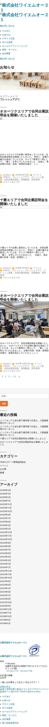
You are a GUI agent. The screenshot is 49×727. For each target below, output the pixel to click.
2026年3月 (5, 493)
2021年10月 (6, 602)
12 (15, 376)
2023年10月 (6, 578)
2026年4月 (5, 490)
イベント (37, 175)
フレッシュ (17, 270)
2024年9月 (5, 543)
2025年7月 (5, 518)
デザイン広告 (8, 38)
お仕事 (3, 469)
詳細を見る (5, 687)
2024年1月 (5, 567)
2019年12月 (6, 609)
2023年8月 (5, 585)
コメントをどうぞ (11, 182)
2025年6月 (5, 521)
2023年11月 (6, 574)
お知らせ (6, 35)
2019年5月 (5, 623)
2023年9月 (5, 581)
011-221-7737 (12, 671)
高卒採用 (35, 179)
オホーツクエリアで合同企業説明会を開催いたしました (24, 113)
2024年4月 (5, 560)
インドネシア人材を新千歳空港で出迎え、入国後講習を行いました (24, 421)
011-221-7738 (26, 671)
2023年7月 (5, 588)
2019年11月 (5, 613)
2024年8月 (5, 546)
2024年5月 (5, 557)
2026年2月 (5, 497)
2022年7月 (5, 595)
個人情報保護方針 (10, 723)
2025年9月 (5, 514)
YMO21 (6, 177)
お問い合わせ (8, 26)
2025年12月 (6, 504)
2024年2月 (5, 564)
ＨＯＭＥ (6, 31)
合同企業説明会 (11, 179)
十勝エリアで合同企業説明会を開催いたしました (24, 202)
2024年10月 (6, 539)
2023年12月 (6, 571)
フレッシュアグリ (20, 177)
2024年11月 (6, 536)
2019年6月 (5, 620)
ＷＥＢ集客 (7, 42)
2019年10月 (6, 616)
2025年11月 (6, 508)
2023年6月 (5, 592)
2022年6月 (5, 599)
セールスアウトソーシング (14, 46)
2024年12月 (6, 532)
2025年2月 (5, 529)
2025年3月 (5, 525)
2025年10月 (6, 511)
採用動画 (25, 179)
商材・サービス (9, 50)
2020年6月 (5, 606)
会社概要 (6, 53)
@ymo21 (7, 175)
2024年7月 (5, 550)
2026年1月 (5, 501)
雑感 (2, 472)
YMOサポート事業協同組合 (13, 462)
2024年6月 (5, 553)
